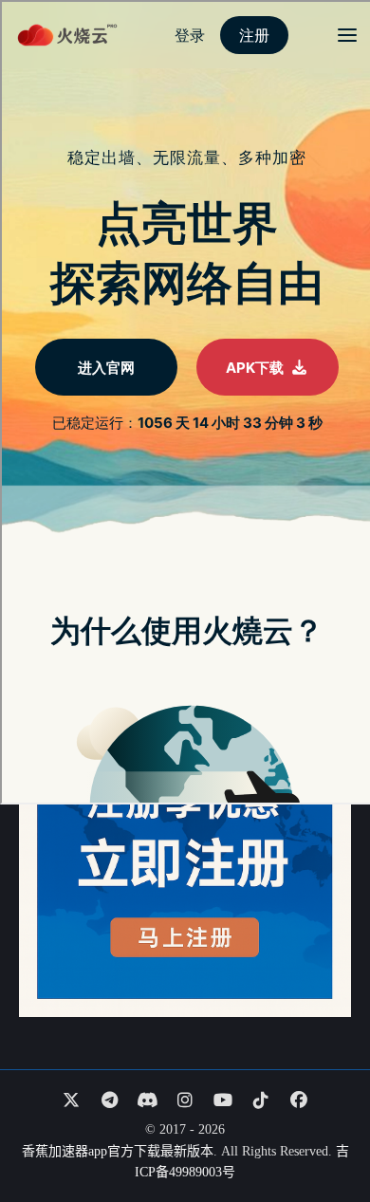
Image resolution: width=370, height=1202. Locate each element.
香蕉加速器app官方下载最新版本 (117, 1151)
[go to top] (319, 1134)
